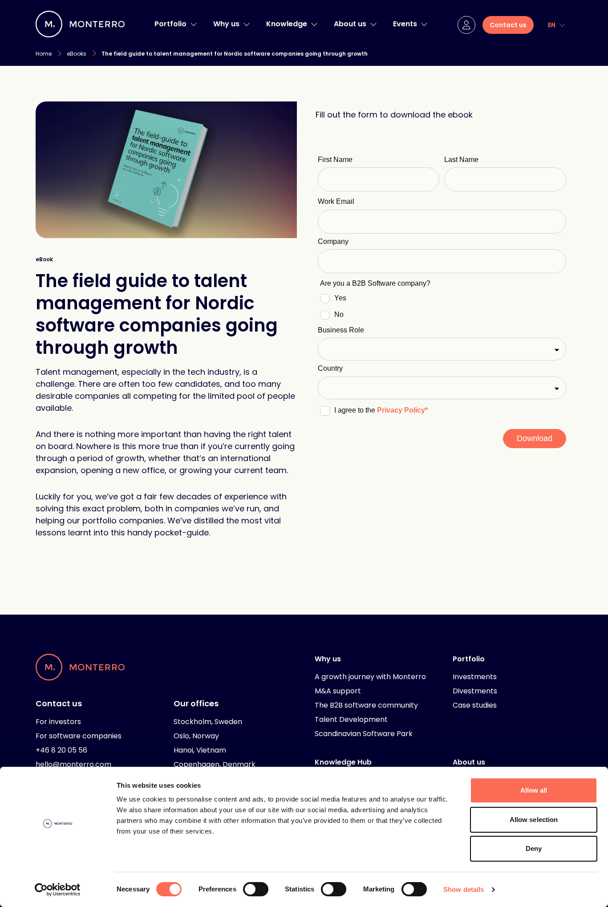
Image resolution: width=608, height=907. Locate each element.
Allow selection (534, 819)
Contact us (59, 703)
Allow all (533, 790)
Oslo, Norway (196, 736)
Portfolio (170, 24)
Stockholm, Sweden (208, 722)
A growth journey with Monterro (370, 677)
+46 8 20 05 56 (61, 750)
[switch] (255, 889)
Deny (534, 848)
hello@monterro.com (73, 764)
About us (350, 24)
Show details (463, 889)
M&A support (338, 691)
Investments (475, 677)
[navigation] (193, 24)
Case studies (475, 705)
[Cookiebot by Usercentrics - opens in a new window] (58, 889)
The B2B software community (366, 705)
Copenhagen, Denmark (214, 764)
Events (405, 24)
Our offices (196, 703)
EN (551, 24)
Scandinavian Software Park (364, 734)
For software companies (79, 736)
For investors (58, 722)
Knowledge (286, 24)
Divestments (475, 691)
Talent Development (351, 719)
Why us (226, 24)
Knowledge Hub (343, 762)
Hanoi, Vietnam (200, 750)
